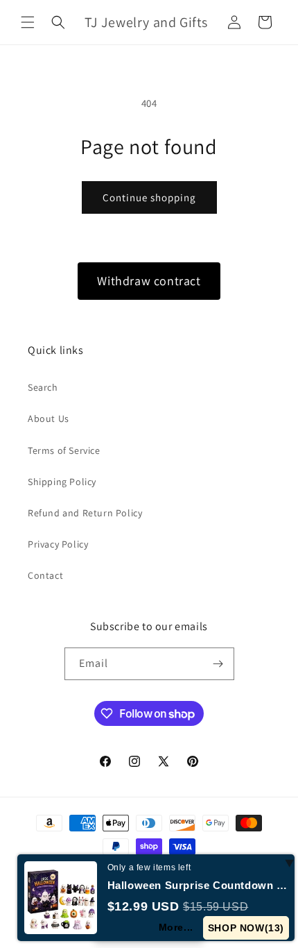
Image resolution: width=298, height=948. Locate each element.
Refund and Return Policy (85, 513)
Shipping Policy (62, 481)
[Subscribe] (218, 663)
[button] (27, 22)
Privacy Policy (58, 544)
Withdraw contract (148, 281)
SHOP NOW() (246, 927)
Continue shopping (149, 197)
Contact (45, 575)
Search (43, 387)
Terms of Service (64, 450)
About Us (48, 418)
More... (176, 927)
